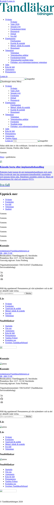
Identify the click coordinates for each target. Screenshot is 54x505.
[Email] (27, 279)
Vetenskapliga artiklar (19, 55)
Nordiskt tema (16, 124)
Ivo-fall (13, 36)
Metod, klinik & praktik (20, 46)
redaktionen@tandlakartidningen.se (14, 251)
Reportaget (15, 48)
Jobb (7, 65)
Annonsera (9, 69)
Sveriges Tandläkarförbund (16, 342)
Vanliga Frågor (11, 338)
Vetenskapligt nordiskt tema (21, 60)
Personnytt (14, 31)
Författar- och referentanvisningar (24, 126)
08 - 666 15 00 (6, 253)
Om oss (8, 328)
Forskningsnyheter (18, 29)
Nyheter (8, 19)
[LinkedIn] (27, 272)
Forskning (14, 95)
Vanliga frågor (11, 138)
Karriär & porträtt (17, 43)
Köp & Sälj (10, 67)
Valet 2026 (14, 24)
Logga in (11, 1)
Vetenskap (9, 50)
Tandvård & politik (13, 308)
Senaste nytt (15, 27)
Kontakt (3, 1)
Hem (2, 157)
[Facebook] (27, 275)
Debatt (13, 34)
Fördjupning (10, 38)
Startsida (8, 326)
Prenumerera (10, 72)
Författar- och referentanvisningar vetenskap (28, 62)
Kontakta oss (10, 340)
